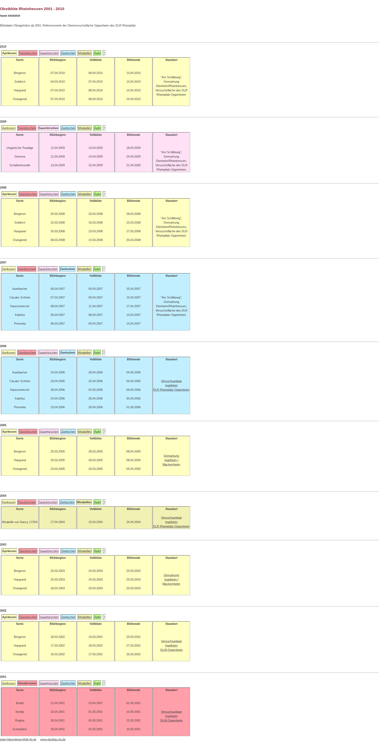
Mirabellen (84, 53)
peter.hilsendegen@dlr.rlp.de (18, 739)
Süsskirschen (28, 53)
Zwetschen (68, 53)
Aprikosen (8, 128)
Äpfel (97, 53)
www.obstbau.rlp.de (53, 739)
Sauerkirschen (49, 53)
